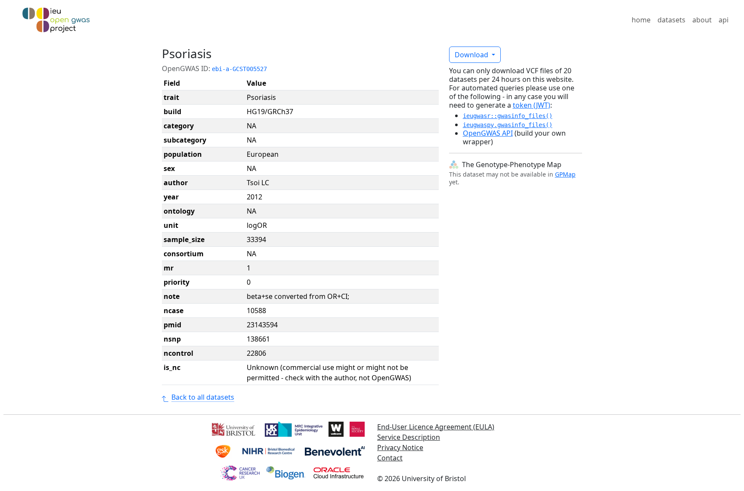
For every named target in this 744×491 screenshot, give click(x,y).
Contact (390, 458)
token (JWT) (531, 105)
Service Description (408, 437)
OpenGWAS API (488, 133)
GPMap (565, 174)
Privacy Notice (400, 447)
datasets (671, 20)
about (702, 20)
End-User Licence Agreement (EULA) (435, 427)
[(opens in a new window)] (232, 428)
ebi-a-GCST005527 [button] (239, 68)
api (723, 20)
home (641, 20)
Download (472, 54)
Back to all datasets (202, 397)
